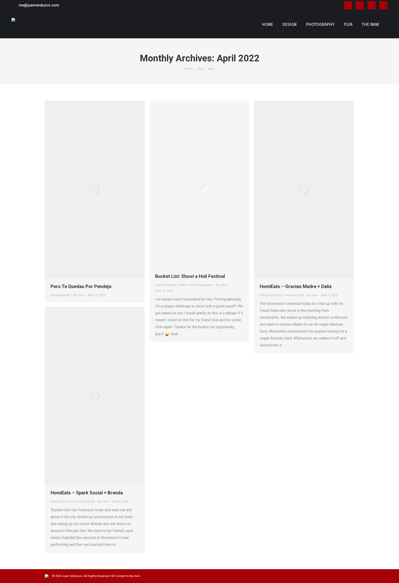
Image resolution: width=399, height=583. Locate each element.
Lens (190, 285)
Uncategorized (60, 295)
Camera (160, 285)
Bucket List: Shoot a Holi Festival (190, 276)
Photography (203, 285)
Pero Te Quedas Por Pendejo (81, 286)
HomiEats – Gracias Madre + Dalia (296, 286)
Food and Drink (293, 295)
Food (278, 295)
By (79, 295)
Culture (171, 285)
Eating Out (266, 295)
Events (181, 285)
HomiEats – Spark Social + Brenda (87, 493)
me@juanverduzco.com (39, 5)
